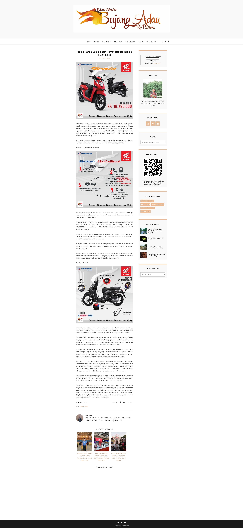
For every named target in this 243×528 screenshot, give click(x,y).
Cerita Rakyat (146, 208)
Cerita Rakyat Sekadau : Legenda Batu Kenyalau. (155, 247)
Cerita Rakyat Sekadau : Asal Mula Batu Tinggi (156, 255)
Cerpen (143, 211)
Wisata (143, 204)
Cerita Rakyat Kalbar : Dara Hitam (156, 239)
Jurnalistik (84, 406)
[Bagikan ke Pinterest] (127, 402)
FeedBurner (156, 63)
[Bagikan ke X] (124, 402)
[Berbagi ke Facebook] (120, 402)
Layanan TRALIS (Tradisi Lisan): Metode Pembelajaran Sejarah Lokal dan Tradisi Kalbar (153, 182)
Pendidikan (155, 204)
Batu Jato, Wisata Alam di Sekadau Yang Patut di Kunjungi (155, 230)
